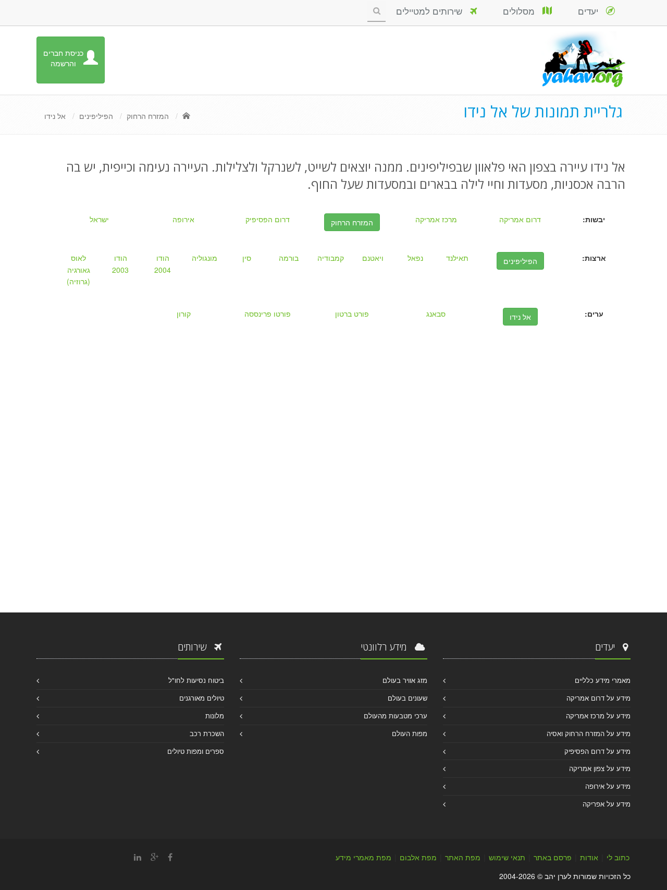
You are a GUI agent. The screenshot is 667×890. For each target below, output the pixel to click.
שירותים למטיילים (433, 10)
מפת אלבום (418, 857)
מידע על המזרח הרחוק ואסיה (589, 733)
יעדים (592, 10)
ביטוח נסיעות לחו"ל (196, 680)
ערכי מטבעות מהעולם (395, 715)
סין (246, 257)
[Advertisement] (333, 508)
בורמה (289, 257)
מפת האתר (462, 857)
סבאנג (436, 313)
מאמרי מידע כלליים (603, 680)
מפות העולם (409, 733)
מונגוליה (204, 257)
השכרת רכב (207, 733)
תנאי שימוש (507, 857)
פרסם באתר (553, 857)
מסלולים (522, 10)
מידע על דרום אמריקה (598, 698)
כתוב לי (618, 857)
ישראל (99, 219)
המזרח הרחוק (148, 116)
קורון (184, 313)
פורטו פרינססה (267, 313)
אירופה (183, 219)
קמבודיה (330, 257)
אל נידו (55, 116)
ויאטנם (373, 257)
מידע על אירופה (608, 786)
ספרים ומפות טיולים (195, 751)
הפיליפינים (96, 116)
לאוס (78, 257)
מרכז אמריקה (436, 219)
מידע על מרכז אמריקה (598, 715)
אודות (589, 857)
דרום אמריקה (520, 219)
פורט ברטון (352, 313)
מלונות (214, 715)
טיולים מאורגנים (201, 698)
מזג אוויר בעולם (404, 680)
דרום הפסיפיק (267, 219)
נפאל (415, 257)
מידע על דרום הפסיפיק (597, 751)
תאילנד (457, 257)
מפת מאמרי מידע (363, 857)
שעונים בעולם (407, 698)
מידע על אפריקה (607, 804)
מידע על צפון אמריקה (600, 768)
